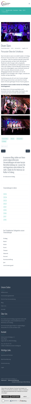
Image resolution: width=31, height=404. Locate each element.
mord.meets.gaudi (8, 265)
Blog (2, 302)
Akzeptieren (15, 396)
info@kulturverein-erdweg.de (13, 345)
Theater (5, 250)
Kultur (5, 244)
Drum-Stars (5, 138)
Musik (12, 138)
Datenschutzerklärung (13, 380)
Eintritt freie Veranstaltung (8, 299)
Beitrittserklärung (6, 359)
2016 (4, 219)
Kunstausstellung (8, 259)
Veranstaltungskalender (7, 295)
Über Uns (3, 306)
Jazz (4, 262)
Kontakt (3, 309)
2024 (5, 197)
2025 (5, 194)
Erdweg (4, 141)
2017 (4, 216)
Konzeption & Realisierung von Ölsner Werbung (21, 381)
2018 (4, 213)
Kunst (4, 247)
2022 (5, 203)
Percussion (19, 138)
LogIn (2, 367)
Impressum (4, 380)
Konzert (5, 256)
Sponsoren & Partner (7, 355)
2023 (5, 200)
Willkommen (4, 292)
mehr (25, 396)
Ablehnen (6, 396)
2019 (12, 48)
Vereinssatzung (5, 363)
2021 (4, 207)
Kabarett (5, 253)
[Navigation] (29, 3)
